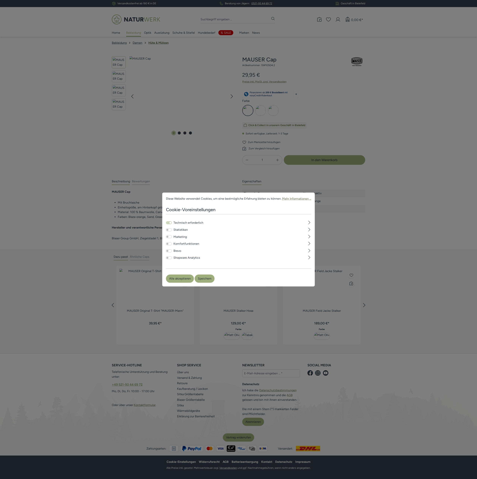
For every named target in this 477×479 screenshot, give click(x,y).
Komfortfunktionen (186, 243)
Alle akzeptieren (180, 278)
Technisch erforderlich (188, 222)
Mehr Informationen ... (296, 198)
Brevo (177, 251)
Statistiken (180, 229)
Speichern (204, 278)
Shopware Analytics (186, 257)
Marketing (180, 237)
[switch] (169, 229)
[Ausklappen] (309, 222)
